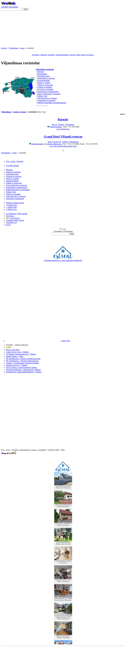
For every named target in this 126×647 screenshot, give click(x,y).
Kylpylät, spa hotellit (45, 89)
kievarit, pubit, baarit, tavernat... (82, 55)
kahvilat (43, 55)
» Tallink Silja (11, 207)
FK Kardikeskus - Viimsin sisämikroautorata (23, 359)
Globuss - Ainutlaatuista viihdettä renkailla (22, 363)
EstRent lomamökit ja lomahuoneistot (51, 103)
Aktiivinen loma (43, 76)
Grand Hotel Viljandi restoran (63, 136)
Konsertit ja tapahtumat (15, 199)
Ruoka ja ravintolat (13, 172)
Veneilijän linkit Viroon (15, 220)
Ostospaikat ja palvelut (46, 78)
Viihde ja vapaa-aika (45, 85)
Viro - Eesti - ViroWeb (14, 161)
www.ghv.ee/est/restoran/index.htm (63, 146)
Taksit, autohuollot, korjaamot (48, 94)
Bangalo (63, 119)
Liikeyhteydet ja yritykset (47, 98)
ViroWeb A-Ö (11, 222)
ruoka (22, 48)
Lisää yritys (65, 341)
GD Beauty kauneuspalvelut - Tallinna (21, 354)
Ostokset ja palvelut (13, 176)
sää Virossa (15, 218)
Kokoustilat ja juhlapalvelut (47, 92)
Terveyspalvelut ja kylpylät (16, 185)
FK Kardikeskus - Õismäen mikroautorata (22, 361)
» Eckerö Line (11, 205)
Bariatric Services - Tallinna (16, 365)
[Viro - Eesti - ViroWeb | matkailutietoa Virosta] (8, 5)
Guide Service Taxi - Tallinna (17, 352)
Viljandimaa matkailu (45, 69)
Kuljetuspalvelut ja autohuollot (18, 190)
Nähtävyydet (42, 96)
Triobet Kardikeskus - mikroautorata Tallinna (23, 370)
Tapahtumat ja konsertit (46, 100)
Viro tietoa (10, 216)
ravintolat (35, 55)
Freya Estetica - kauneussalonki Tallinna (21, 367)
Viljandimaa (13, 48)
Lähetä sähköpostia (54, 144)
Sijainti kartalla (55, 127)
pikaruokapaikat (62, 55)
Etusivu (4, 48)
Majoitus (40, 72)
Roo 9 (54, 125)
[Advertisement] (63, 30)
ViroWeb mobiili (12, 166)
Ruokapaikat (42, 74)
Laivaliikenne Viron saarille (16, 214)
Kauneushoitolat (43, 80)
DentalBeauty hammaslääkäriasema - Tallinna (23, 372)
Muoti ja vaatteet (43, 83)
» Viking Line (11, 209)
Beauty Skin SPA (13, 350)
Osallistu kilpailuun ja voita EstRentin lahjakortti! (63, 260)
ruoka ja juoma (19, 112)
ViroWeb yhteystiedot (9, 7)
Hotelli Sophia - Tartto (14, 356)
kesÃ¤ (8, 225)
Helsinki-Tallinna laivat (15, 203)
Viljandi (61, 125)
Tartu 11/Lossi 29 (54, 142)
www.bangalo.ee (63, 129)
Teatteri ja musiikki (44, 87)
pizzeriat (51, 55)
